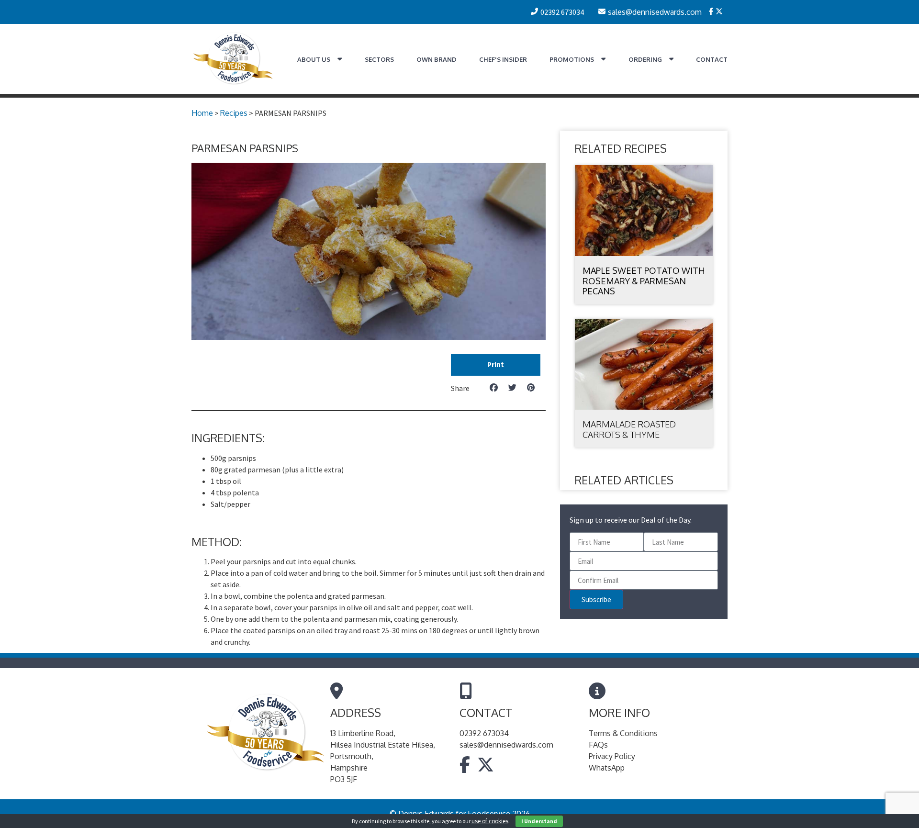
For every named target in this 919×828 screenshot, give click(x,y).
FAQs (598, 745)
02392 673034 (484, 733)
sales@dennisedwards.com (506, 745)
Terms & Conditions (623, 733)
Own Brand (436, 59)
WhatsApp (607, 767)
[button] (495, 365)
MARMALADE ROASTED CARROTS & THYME (629, 429)
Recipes (233, 113)
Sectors (379, 59)
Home (202, 113)
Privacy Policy (612, 756)
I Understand (539, 821)
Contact (712, 59)
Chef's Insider (503, 59)
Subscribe (596, 599)
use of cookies (489, 821)
